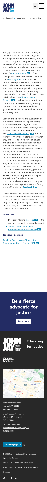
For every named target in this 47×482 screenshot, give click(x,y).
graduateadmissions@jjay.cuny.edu (16, 428)
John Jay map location (23, 383)
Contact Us (6, 472)
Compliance (21, 18)
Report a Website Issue (10, 458)
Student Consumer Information (12, 467)
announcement (20, 73)
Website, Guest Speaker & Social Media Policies (18, 463)
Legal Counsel (8, 18)
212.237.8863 (8, 431)
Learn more (23, 321)
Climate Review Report (20, 133)
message (31, 219)
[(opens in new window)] (8, 362)
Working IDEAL (16, 79)
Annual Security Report (31, 467)
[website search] (35, 6)
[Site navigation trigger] (41, 6)
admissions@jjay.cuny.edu (12, 417)
